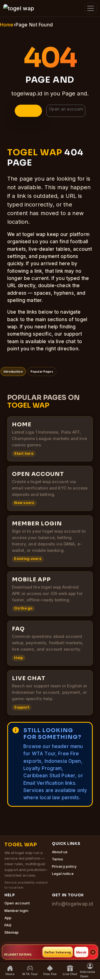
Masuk (81, 952)
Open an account (66, 109)
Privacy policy (64, 866)
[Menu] (90, 8)
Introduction (13, 371)
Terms (57, 859)
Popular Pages (42, 371)
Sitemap (11, 932)
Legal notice (63, 873)
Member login (16, 910)
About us (60, 852)
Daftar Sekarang (57, 952)
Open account (17, 903)
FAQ (7, 925)
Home (7, 25)
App (7, 918)
